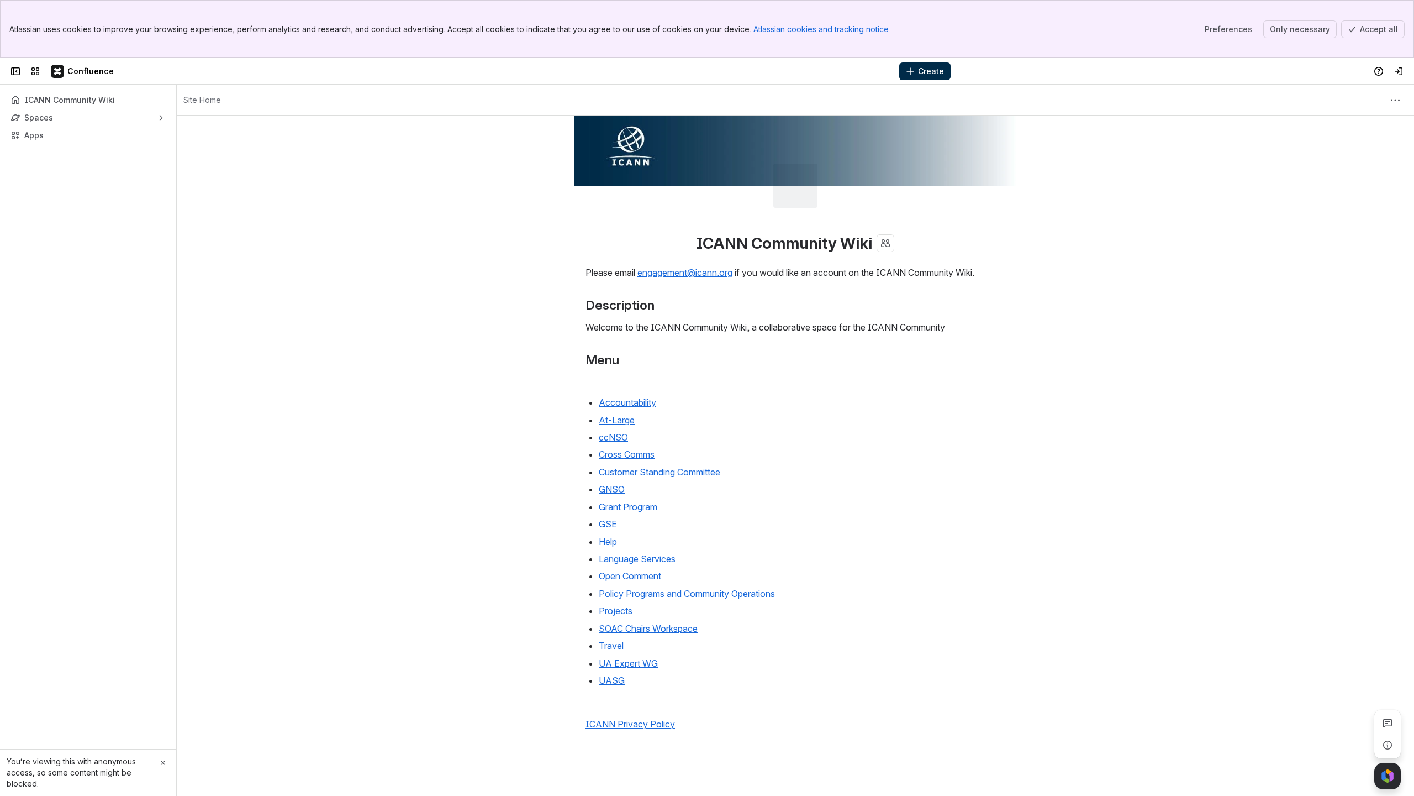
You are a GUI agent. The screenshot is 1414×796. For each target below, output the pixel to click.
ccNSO (613, 393)
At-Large (617, 375)
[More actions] (1395, 100)
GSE (608, 479)
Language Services (637, 514)
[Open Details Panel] (1387, 745)
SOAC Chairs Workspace (648, 584)
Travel (611, 601)
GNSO (612, 445)
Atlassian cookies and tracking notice (821, 29)
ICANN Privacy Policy (630, 679)
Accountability (627, 358)
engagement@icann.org (684, 228)
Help (608, 497)
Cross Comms (627, 410)
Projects (615, 566)
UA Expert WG (628, 619)
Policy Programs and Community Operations (687, 549)
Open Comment (630, 531)
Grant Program (628, 462)
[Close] (163, 762)
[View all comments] (1387, 723)
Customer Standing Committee (659, 427)
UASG (612, 636)
